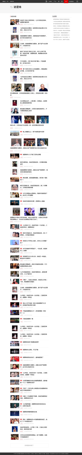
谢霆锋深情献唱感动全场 (30, 411)
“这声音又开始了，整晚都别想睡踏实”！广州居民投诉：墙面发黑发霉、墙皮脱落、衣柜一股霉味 (62, 32)
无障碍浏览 (12, 1)
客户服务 (43, 453)
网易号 (21, 24)
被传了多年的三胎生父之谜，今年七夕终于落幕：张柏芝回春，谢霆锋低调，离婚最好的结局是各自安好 (33, 53)
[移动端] (46, 1)
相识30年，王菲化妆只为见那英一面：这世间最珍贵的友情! (27, 125)
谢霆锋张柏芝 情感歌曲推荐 (31, 342)
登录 (66, 1)
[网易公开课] (50, 1)
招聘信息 (40, 453)
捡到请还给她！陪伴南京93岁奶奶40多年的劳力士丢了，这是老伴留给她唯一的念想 (62, 19)
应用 (7, 1)
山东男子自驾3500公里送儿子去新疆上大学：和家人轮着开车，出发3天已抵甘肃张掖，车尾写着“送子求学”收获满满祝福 (62, 28)
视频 (21, 73)
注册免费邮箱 (71, 1)
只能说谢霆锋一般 (28, 318)
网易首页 (4, 1)
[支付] (59, 1)
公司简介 (32, 453)
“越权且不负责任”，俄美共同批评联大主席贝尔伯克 (62, 35)
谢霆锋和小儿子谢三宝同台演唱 (32, 154)
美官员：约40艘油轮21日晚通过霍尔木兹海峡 (62, 26)
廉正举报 (63, 453)
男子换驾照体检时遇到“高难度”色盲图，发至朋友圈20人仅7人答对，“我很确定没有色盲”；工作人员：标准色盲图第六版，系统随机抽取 (62, 23)
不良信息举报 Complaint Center (55, 453)
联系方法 (36, 453)
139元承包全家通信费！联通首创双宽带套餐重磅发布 (62, 21)
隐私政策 (47, 453)
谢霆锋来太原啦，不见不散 (30, 349)
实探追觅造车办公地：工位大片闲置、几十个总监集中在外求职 (62, 37)
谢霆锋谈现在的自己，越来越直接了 (33, 357)
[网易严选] (55, 1)
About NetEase (27, 453)
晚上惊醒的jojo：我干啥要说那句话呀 (33, 131)
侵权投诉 (66, 453)
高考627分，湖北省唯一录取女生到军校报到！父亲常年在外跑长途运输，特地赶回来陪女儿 (62, 30)
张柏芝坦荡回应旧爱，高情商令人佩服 (34, 201)
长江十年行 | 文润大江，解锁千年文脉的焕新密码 (62, 39)
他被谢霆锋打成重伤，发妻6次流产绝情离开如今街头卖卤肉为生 (28, 148)
